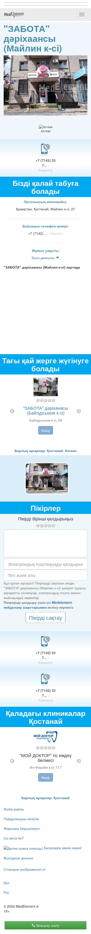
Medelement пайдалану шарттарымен (38, 605)
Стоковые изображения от (24, 869)
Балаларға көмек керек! (62, 847)
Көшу (45, 430)
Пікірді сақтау (45, 617)
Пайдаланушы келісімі (21, 818)
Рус (6, 892)
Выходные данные (18, 857)
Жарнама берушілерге (22, 828)
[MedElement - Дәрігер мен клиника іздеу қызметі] (13, 14)
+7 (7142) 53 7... (46, 165)
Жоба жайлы (14, 809)
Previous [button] (12, 411)
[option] (45, 411)
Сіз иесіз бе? (14, 838)
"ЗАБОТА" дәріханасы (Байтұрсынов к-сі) (45, 410)
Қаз (6, 882)
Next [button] (78, 411)
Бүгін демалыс (44, 257)
